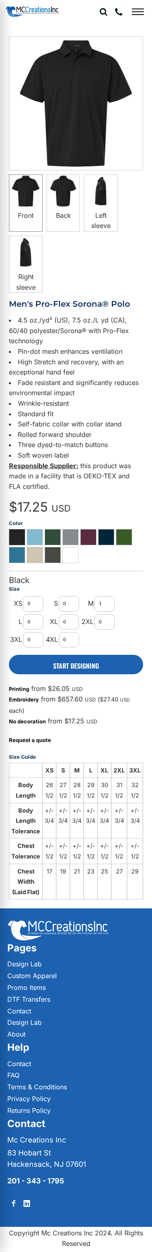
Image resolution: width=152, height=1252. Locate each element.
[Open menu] (138, 12)
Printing (19, 689)
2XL (87, 621)
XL (54, 621)
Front (26, 215)
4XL (52, 639)
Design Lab (24, 964)
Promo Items (26, 987)
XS (18, 603)
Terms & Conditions (37, 1087)
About (16, 1034)
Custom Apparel (32, 976)
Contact (19, 1011)
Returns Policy (29, 1110)
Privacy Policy (29, 1099)
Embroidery (24, 699)
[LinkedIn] (26, 1203)
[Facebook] (13, 1203)
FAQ (13, 1075)
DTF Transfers (28, 999)
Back (63, 215)
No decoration (27, 721)
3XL (16, 639)
